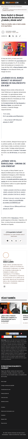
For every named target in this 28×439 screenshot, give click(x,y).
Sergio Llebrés (8, 262)
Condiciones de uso (5, 389)
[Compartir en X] (13, 36)
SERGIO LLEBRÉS (12, 31)
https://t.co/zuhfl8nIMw (16, 200)
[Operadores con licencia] (20, 337)
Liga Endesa (20, 60)
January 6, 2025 (8, 208)
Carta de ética (4, 397)
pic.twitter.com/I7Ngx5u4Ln (14, 116)
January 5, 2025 (8, 122)
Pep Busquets (20, 103)
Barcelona (15, 218)
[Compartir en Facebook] (9, 36)
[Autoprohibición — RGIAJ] (21, 333)
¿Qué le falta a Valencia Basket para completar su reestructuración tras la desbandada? (9, 318)
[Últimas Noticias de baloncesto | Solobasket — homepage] (9, 3)
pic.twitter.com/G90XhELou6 (11, 202)
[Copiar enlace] (19, 36)
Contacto (3, 415)
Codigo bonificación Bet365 (7, 385)
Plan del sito (4, 423)
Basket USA (4, 419)
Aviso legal (3, 381)
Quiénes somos (4, 401)
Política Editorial (5, 393)
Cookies (3, 407)
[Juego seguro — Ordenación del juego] (12, 334)
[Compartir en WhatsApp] (16, 36)
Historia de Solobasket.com (7, 411)
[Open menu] (25, 2)
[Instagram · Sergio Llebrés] (4, 286)
